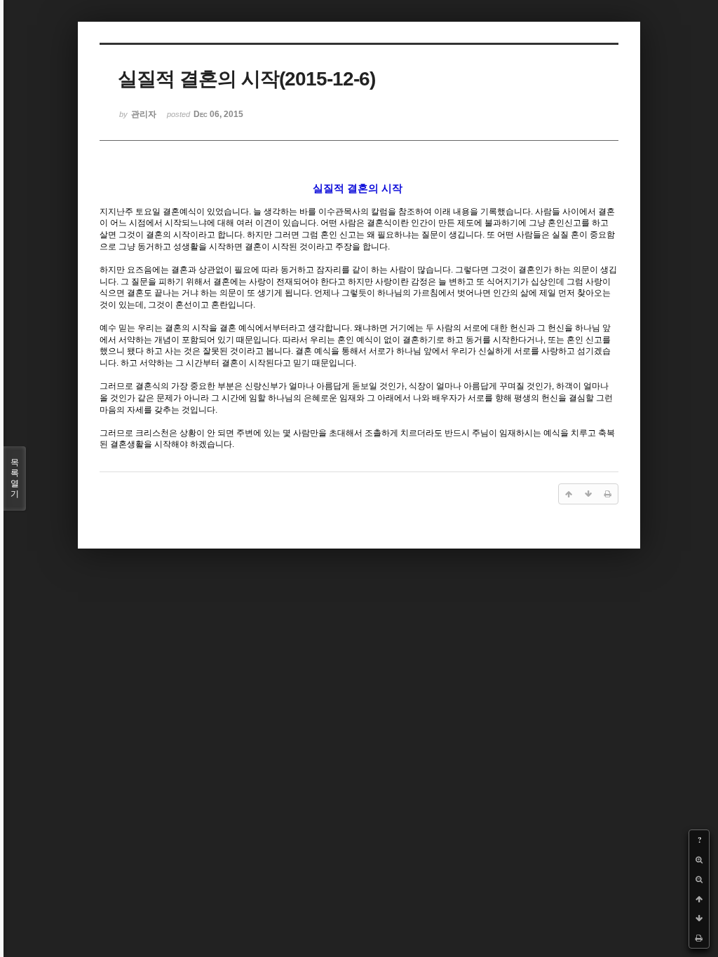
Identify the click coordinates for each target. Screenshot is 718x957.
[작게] (699, 879)
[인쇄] (699, 938)
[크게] (699, 859)
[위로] (699, 899)
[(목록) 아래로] (699, 918)
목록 (15, 478)
